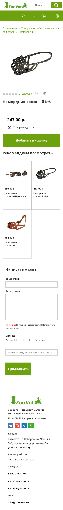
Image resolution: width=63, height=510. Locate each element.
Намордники (26, 31)
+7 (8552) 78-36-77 (19, 488)
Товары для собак (32, 28)
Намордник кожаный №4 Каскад (16, 195)
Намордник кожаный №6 (40, 195)
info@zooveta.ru (18, 502)
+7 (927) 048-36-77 (19, 481)
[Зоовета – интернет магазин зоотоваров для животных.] (31, 400)
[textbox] (41, 5)
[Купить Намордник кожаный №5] (31, 63)
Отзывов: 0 (25, 93)
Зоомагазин (10, 28)
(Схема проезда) (19, 447)
